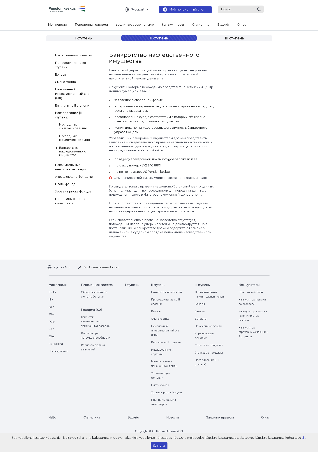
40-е (52, 321)
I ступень (83, 38)
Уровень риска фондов (73, 191)
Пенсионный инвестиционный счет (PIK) (73, 94)
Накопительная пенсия (73, 55)
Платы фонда (65, 184)
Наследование (58, 351)
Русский (137, 9)
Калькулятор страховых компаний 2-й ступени (254, 332)
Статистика (200, 24)
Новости (172, 417)
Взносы (61, 74)
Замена (200, 311)
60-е (51, 336)
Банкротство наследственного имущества (72, 151)
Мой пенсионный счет (186, 9)
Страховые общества (209, 345)
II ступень (159, 38)
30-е (51, 314)
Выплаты (200, 318)
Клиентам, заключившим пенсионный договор (95, 321)
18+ (51, 299)
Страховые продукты (209, 352)
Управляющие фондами (74, 176)
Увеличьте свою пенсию (135, 24)
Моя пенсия (57, 24)
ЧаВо (52, 417)
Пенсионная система (91, 24)
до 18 (52, 292)
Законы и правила (220, 417)
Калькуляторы (173, 24)
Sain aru (159, 445)
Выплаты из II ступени (72, 105)
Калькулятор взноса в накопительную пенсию (253, 316)
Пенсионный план (251, 292)
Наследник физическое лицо (73, 126)
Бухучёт (223, 24)
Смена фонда (65, 82)
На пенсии (56, 343)
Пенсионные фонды (208, 326)
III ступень (234, 38)
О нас (241, 24)
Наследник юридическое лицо (74, 138)
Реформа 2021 (91, 310)
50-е (51, 329)
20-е (51, 307)
